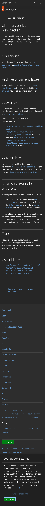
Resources (6, 452)
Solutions (6, 405)
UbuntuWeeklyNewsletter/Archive (23, 172)
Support (5, 393)
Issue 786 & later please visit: (23, 167)
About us (5, 448)
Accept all (10, 499)
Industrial (17, 429)
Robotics (5, 338)
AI (2, 410)
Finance (5, 432)
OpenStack (6, 310)
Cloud (4, 366)
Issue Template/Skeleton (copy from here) (23, 265)
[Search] (35, 3)
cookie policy (20, 488)
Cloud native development (27, 417)
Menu (40, 3)
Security (5, 371)
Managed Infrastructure (11, 414)
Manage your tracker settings (16, 494)
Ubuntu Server (8, 360)
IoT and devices (8, 417)
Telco (37, 429)
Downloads (6, 388)
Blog (32, 448)
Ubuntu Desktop (9, 355)
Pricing (5, 399)
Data (7, 410)
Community (16, 448)
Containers (6, 382)
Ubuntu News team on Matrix (18, 273)
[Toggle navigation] (42, 9)
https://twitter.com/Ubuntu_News (19, 132)
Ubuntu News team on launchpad (19, 268)
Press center (17, 452)
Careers (25, 448)
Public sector (28, 429)
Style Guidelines (15, 205)
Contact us (8, 442)
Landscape (6, 377)
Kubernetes (7, 321)
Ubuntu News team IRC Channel (19, 271)
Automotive (7, 429)
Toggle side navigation (15, 18)
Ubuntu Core (7, 349)
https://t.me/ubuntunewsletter (18, 134)
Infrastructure (16, 410)
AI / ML (5, 332)
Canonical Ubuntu (9, 3)
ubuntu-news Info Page (13, 114)
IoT (3, 343)
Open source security (31, 414)
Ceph (4, 316)
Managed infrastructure (12, 327)
